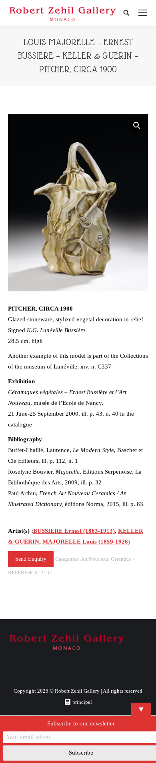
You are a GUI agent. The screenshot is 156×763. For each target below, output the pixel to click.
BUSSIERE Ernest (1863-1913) (74, 531)
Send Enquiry (30, 559)
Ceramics (121, 559)
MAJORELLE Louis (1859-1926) (86, 541)
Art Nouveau (94, 559)
